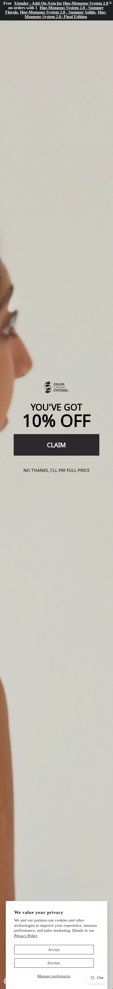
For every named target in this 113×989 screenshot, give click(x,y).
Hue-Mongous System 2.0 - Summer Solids (57, 12)
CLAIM (56, 444)
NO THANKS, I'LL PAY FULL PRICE (56, 470)
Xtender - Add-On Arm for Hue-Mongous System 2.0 (61, 3)
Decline (54, 963)
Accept (54, 950)
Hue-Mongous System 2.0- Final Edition (65, 14)
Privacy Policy (26, 936)
